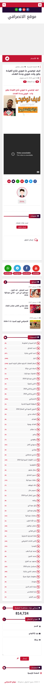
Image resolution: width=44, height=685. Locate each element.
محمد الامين (20, 556)
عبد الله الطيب (20, 520)
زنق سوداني (20, 505)
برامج (20, 434)
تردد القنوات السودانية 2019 (20, 459)
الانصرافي (20, 398)
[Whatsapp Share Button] (17, 181)
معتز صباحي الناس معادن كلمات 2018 (16, 307)
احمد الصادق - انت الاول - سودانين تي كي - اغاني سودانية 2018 (16, 293)
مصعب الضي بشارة (20, 571)
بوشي (20, 449)
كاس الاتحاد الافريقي (20, 541)
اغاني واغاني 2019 (20, 393)
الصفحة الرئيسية (32, 67)
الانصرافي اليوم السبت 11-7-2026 (16, 321)
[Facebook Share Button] (35, 181)
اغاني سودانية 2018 (20, 378)
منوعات (20, 581)
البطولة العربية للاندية (20, 404)
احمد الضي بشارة (20, 353)
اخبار (20, 358)
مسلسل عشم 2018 (20, 566)
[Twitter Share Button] (31, 181)
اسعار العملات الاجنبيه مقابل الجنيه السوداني (20, 363)
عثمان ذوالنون (19, 67)
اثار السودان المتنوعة (20, 343)
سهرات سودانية (20, 515)
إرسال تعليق (22, 227)
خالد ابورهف (20, 485)
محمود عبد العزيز (20, 561)
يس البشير (20, 596)
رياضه (20, 500)
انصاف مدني (20, 414)
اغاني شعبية (20, 383)
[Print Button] (9, 181)
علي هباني (20, 530)
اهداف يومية (20, 424)
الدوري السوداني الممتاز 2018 (20, 409)
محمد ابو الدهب (20, 551)
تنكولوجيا (20, 464)
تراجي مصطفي (20, 454)
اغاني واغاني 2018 (20, 388)
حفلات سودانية (20, 480)
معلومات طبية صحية (20, 576)
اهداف (20, 419)
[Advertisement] (22, 39)
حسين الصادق (20, 475)
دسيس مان (20, 490)
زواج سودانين (20, 510)
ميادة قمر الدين (20, 586)
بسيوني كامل (20, 444)
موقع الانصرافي (22, 17)
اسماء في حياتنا (20, 368)
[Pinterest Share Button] (26, 181)
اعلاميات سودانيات (20, 373)
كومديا (20, 546)
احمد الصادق (20, 348)
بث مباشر (20, 429)
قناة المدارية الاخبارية (20, 535)
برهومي (20, 439)
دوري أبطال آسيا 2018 (20, 495)
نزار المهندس (20, 591)
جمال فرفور (20, 470)
